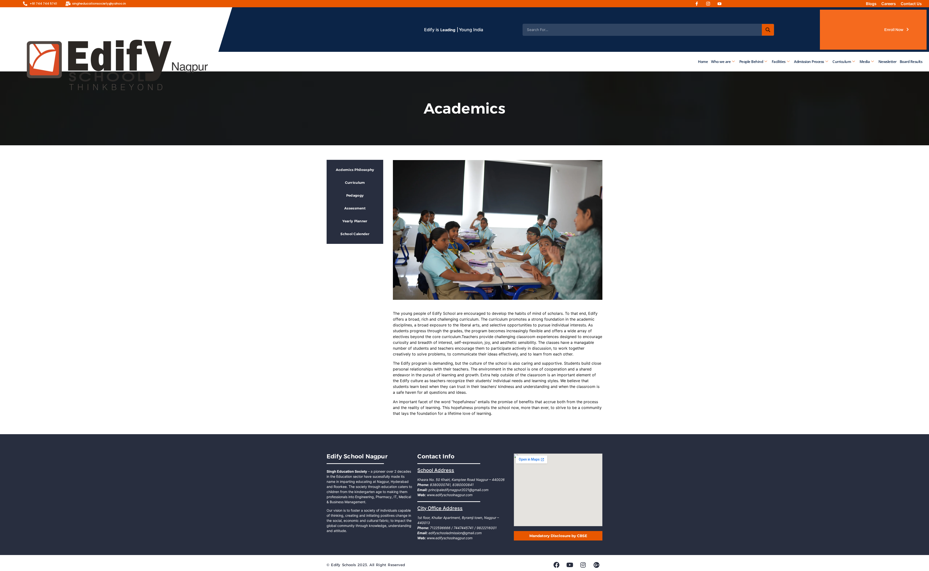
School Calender (354, 234)
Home (703, 61)
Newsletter (887, 61)
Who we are (721, 61)
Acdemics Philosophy (355, 170)
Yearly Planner (354, 221)
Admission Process (809, 61)
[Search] (768, 30)
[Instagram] (709, 3)
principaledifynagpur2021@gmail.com (457, 490)
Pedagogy (355, 195)
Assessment (355, 208)
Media (865, 61)
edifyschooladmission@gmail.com (454, 533)
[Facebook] (698, 3)
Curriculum (841, 61)
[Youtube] (721, 3)
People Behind (751, 61)
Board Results (911, 61)
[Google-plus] (596, 565)
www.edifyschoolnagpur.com (449, 495)
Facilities (779, 61)
